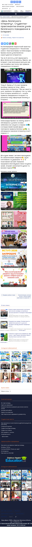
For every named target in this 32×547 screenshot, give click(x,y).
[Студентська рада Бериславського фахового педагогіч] (5, 375)
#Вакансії (17, 4)
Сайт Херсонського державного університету (13, 412)
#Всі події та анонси (7, 4)
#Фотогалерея (20, 6)
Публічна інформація (7, 403)
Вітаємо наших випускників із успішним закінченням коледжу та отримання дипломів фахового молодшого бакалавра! (20, 310)
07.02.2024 (6, 35)
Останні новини (5, 304)
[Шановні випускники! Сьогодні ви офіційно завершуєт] (5, 365)
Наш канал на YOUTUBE (7, 451)
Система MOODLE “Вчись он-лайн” (10, 447)
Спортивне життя (5, 432)
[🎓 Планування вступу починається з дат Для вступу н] (27, 375)
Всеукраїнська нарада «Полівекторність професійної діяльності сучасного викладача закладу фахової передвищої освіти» (19, 321)
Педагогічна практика (18, 37)
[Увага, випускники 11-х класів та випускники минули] (16, 354)
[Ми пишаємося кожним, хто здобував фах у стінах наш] (27, 365)
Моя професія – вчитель (7, 430)
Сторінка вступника (6, 424)
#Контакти (5, 8)
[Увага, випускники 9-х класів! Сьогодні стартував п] (27, 354)
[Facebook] (14, 2)
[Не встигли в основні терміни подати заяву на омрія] (5, 354)
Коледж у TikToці (5, 445)
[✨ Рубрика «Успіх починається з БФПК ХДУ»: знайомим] (16, 375)
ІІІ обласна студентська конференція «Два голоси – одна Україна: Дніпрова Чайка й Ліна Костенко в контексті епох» (20, 334)
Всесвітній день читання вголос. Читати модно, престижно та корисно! (24, 296)
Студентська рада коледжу (8, 426)
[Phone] (20, 2)
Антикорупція (4, 449)
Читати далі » (12, 316)
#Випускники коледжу (8, 6)
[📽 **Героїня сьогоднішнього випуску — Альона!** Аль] (16, 365)
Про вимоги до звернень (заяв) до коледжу (12, 443)
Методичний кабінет (6, 408)
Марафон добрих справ (8, 294)
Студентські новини (6, 428)
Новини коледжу (6, 16)
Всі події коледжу (5, 401)
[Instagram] (17, 2)
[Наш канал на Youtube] (11, 2)
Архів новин (5, 434)
